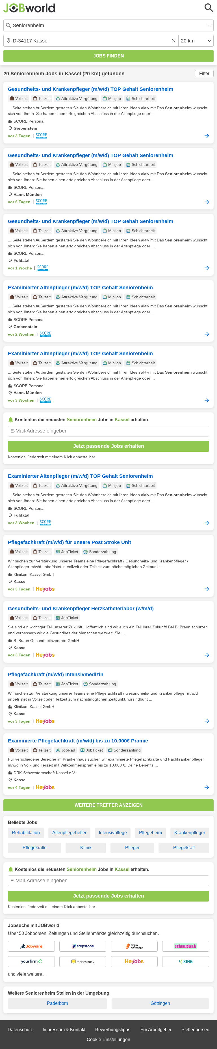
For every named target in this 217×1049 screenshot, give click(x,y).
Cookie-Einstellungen (108, 1039)
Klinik (86, 847)
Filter (204, 73)
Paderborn (57, 1003)
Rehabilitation (26, 832)
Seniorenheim (27, 73)
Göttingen (160, 1003)
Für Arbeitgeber (156, 1029)
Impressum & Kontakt (64, 1029)
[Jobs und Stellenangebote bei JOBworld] (29, 7)
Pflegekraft (184, 847)
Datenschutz (20, 1029)
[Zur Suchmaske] (209, 7)
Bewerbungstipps (112, 1029)
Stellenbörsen (195, 1029)
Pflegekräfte (35, 847)
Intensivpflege (113, 832)
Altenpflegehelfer (69, 832)
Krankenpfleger (189, 832)
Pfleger (132, 847)
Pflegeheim (150, 832)
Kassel (73, 73)
